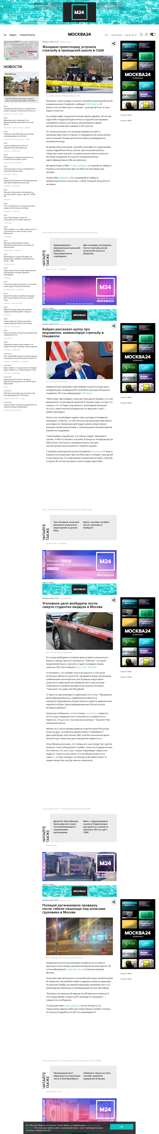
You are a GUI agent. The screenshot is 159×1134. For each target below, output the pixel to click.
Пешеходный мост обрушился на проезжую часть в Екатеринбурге (67, 1076)
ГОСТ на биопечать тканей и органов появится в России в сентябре (19, 207)
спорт (6, 387)
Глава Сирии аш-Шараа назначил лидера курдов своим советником (18, 322)
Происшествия (65, 42)
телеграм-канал (75, 969)
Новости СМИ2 (48, 308)
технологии (8, 223)
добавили (63, 177)
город (21, 114)
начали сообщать (78, 165)
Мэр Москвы (10, 74)
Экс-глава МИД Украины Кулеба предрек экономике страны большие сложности (20, 357)
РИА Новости (93, 104)
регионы (27, 128)
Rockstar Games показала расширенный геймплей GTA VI (20, 334)
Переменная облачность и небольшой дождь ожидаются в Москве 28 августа (20, 109)
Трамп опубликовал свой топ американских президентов (16, 146)
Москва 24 (79, 34)
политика (7, 151)
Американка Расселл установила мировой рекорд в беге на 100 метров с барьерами (20, 381)
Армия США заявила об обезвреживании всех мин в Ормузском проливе (20, 181)
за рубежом (16, 151)
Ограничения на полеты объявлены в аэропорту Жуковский (19, 170)
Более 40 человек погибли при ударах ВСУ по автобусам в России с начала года (19, 298)
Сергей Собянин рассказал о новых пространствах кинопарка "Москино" (20, 99)
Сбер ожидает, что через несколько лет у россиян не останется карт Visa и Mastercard (20, 231)
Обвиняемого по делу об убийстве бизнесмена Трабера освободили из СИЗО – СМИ (19, 258)
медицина (7, 211)
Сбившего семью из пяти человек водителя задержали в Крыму (96, 1076)
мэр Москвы (8, 139)
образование (8, 250)
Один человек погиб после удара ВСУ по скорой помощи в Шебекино (20, 406)
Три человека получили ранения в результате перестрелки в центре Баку (66, 526)
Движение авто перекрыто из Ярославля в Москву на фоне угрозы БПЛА (19, 122)
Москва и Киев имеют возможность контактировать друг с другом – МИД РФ (19, 194)
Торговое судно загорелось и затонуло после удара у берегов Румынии (20, 285)
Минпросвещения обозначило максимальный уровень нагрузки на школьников (19, 245)
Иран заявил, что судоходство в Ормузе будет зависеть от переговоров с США (20, 369)
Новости (13, 67)
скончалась (91, 713)
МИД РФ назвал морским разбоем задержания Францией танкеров (18, 310)
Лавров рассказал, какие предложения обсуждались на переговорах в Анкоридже (20, 272)
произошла (97, 451)
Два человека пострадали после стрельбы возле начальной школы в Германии (97, 249)
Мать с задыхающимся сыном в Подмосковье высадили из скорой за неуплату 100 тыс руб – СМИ (95, 827)
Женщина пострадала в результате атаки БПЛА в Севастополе (18, 158)
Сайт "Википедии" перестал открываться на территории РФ (17, 218)
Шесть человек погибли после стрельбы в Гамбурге (96, 525)
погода (14, 114)
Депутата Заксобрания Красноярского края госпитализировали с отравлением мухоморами (66, 827)
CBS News (86, 393)
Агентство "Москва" (86, 667)
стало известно (72, 1005)
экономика (7, 237)
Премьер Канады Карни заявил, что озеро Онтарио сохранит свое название (20, 345)
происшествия (18, 128)
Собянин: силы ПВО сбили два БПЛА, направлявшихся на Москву (19, 135)
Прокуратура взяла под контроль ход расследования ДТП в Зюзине (19, 394)
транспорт (7, 128)
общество (7, 114)
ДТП (17, 398)
